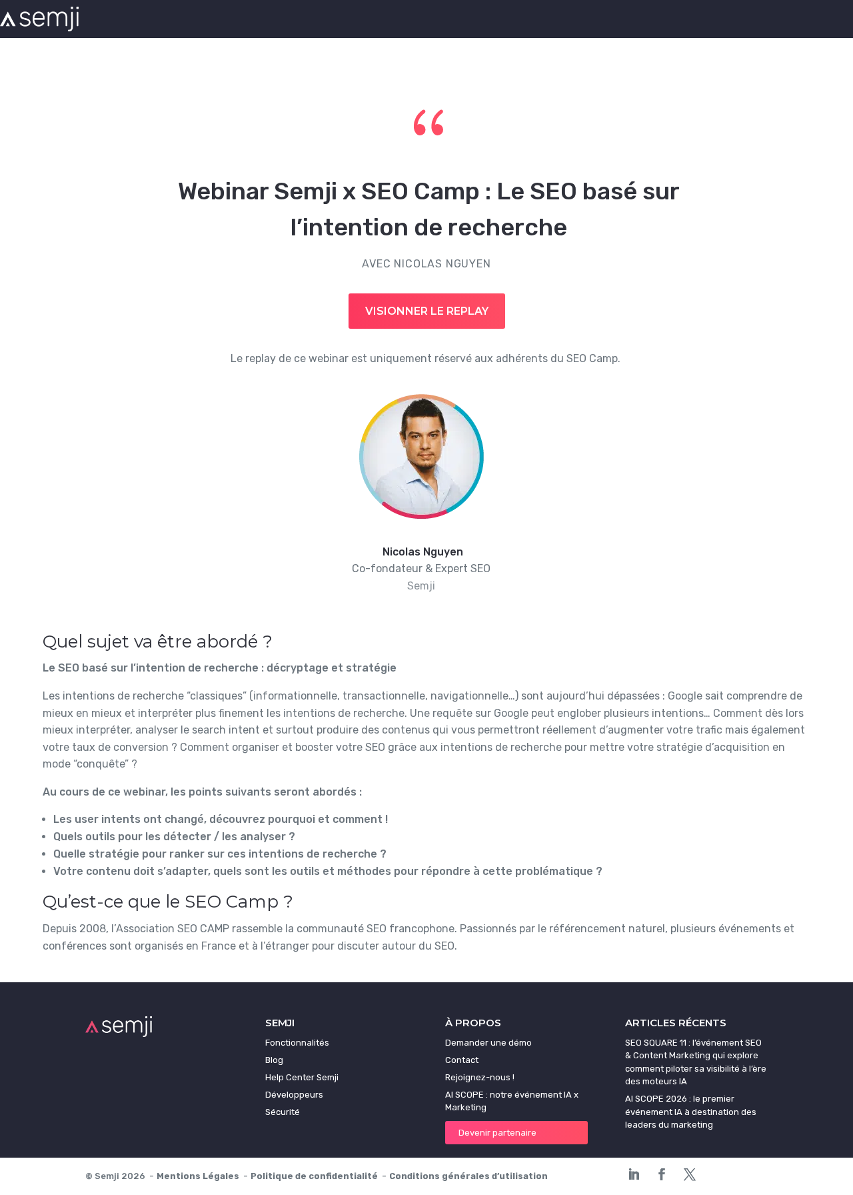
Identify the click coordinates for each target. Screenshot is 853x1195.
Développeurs (294, 1095)
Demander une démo (488, 1043)
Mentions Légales (198, 1176)
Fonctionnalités (297, 1043)
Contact (461, 1060)
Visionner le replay (426, 311)
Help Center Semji (302, 1077)
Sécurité (282, 1112)
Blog (274, 1060)
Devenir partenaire (497, 1133)
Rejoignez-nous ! (479, 1077)
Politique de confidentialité (314, 1176)
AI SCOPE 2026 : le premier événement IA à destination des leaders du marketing (690, 1112)
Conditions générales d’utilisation (468, 1176)
